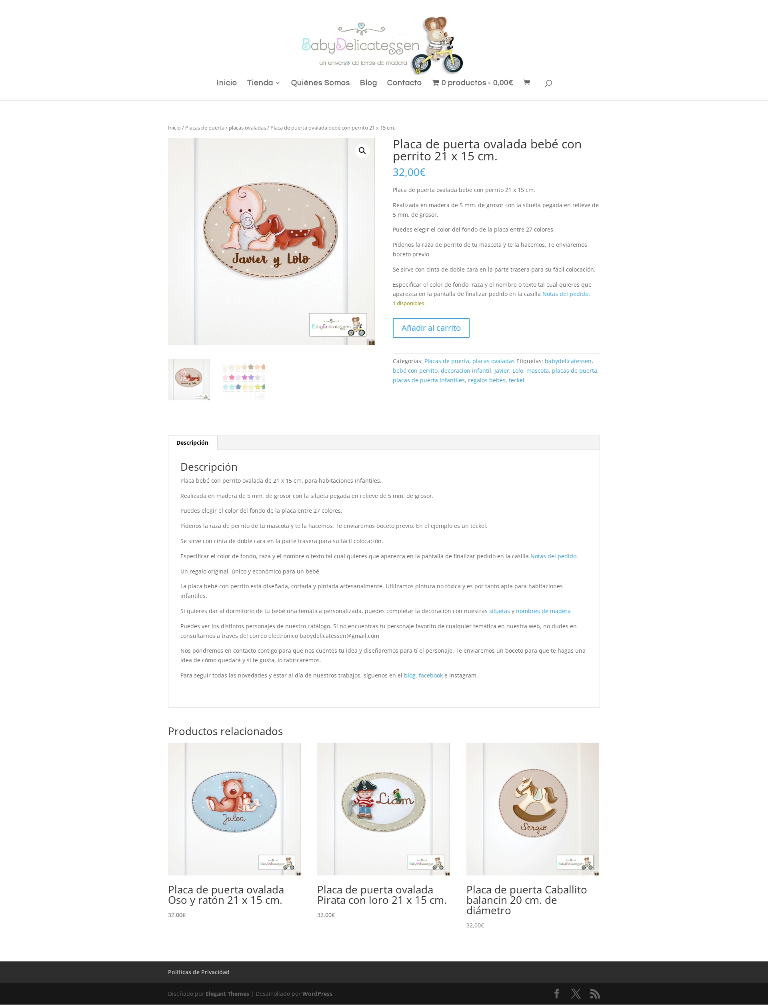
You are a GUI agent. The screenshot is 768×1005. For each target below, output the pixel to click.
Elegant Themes (227, 993)
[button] (362, 151)
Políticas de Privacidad (199, 972)
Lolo (517, 370)
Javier (501, 370)
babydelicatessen (568, 361)
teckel (516, 380)
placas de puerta (574, 370)
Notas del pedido (565, 294)
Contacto (404, 83)
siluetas (499, 611)
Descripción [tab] (192, 442)
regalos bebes (487, 380)
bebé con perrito (415, 370)
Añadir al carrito (431, 327)
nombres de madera (543, 611)
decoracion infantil (466, 370)
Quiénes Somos (320, 83)
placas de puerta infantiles (429, 380)
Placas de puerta (204, 127)
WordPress (317, 993)
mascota (537, 370)
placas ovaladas (247, 127)
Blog (368, 83)
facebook (431, 675)
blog (410, 675)
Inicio (227, 83)
